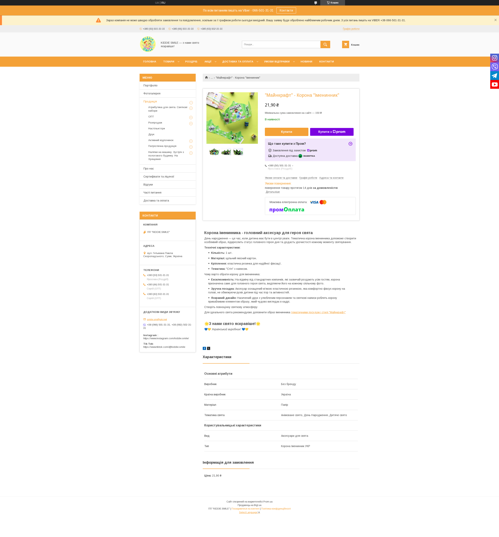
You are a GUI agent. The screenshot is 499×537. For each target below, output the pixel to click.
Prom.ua (268, 501)
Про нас (148, 168)
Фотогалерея (151, 93)
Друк (151, 134)
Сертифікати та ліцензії (158, 176)
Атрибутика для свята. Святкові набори (167, 109)
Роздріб (191, 61)
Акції (207, 61)
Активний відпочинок (160, 140)
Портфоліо (150, 85)
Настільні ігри (156, 128)
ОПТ (151, 116)
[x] (208, 349)
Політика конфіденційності (276, 508)
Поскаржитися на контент (245, 508)
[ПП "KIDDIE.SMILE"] (148, 51)
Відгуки (148, 184)
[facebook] (204, 349)
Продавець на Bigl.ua (249, 505)
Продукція (150, 101)
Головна (149, 61)
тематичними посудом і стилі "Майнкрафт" (318, 312)
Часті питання (152, 192)
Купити (286, 131)
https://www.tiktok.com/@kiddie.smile (164, 346)
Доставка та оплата (237, 61)
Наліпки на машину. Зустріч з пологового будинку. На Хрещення (166, 156)
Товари (168, 61)
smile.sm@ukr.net (157, 319)
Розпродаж (155, 122)
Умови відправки (277, 61)
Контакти (286, 10)
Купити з (325, 131)
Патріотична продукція (162, 146)
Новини (306, 61)
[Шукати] (325, 44)
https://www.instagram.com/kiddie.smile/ (166, 338)
